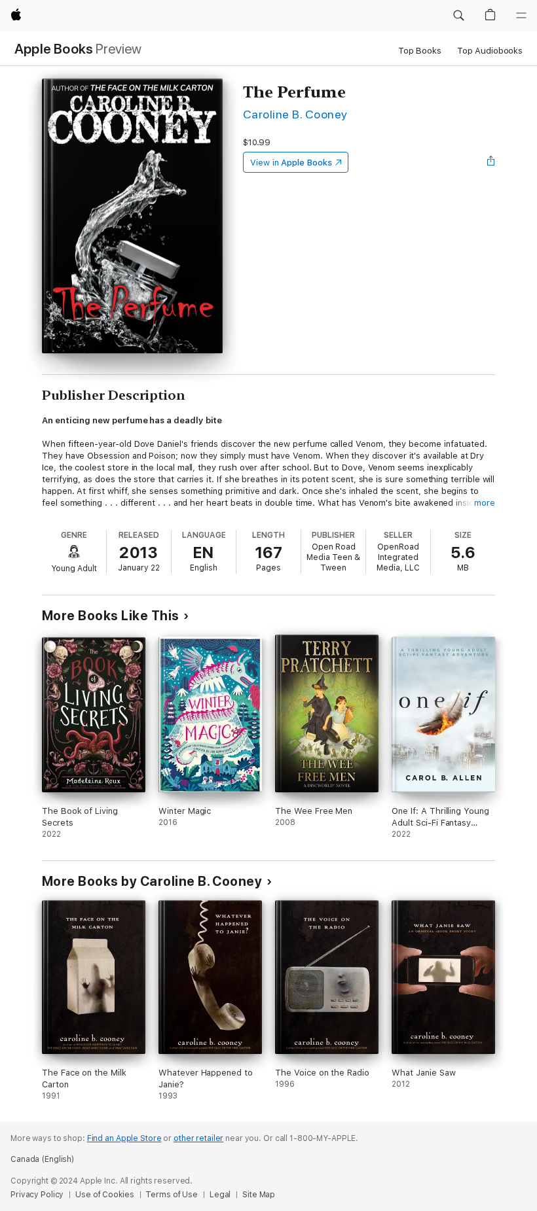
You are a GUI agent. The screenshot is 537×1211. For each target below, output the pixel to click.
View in (291, 162)
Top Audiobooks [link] (490, 51)
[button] (458, 15)
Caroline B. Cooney (295, 114)
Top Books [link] (419, 51)
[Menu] (521, 15)
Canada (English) (42, 1159)
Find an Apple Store (124, 1138)
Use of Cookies (104, 1194)
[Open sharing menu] (491, 162)
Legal (220, 1194)
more (484, 503)
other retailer (198, 1138)
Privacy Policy (37, 1194)
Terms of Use (171, 1194)
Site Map (258, 1194)
